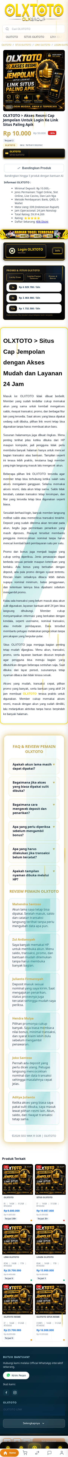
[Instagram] (15, 1393)
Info (57, 251)
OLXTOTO (12, 37)
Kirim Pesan (19, 1376)
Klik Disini (42, 222)
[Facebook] (6, 1393)
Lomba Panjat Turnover (34, 278)
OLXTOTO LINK (12, 1410)
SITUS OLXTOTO (34, 37)
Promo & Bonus (53, 278)
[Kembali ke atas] (61, 1432)
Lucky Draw (15, 278)
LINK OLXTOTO (42, 44)
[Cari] (7, 28)
